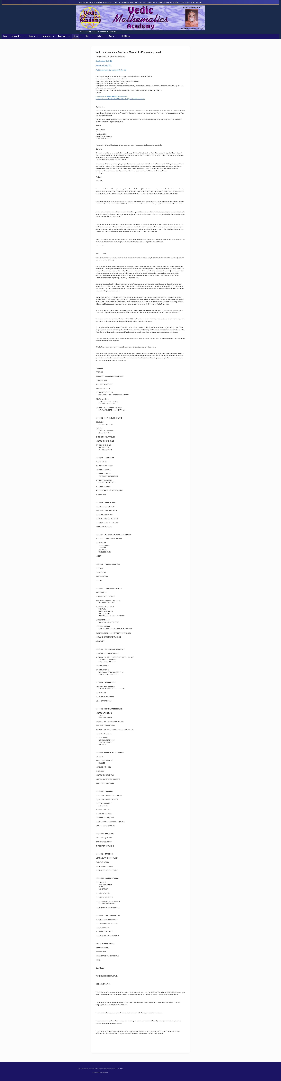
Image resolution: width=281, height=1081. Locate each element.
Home (5, 36)
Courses (32, 36)
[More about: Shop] (80, 36)
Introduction (16, 36)
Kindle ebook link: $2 (104, 61)
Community (46, 36)
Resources (62, 36)
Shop (76, 36)
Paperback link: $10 (103, 65)
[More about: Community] (53, 36)
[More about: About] (116, 36)
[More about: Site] (91, 36)
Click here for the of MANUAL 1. (112, 96)
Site (87, 36)
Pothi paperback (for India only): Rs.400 (111, 70)
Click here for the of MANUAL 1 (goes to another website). (120, 99)
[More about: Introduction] (23, 36)
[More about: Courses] (37, 36)
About (111, 36)
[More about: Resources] (68, 36)
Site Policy (120, 1068)
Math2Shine (126, 36)
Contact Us (100, 36)
